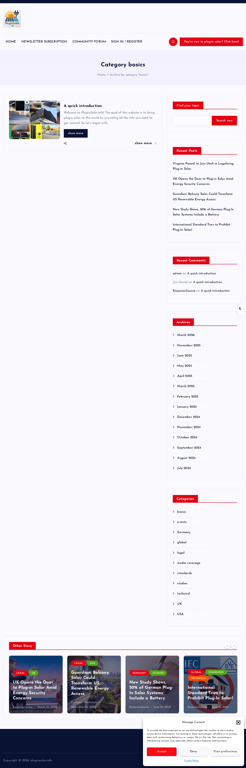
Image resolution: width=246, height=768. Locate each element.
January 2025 (187, 406)
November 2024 (189, 427)
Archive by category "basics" (129, 74)
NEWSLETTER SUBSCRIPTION (44, 41)
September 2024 (189, 447)
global (181, 542)
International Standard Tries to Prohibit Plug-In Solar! (152, 692)
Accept (161, 751)
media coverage (188, 563)
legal (180, 552)
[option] (36, 684)
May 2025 (184, 365)
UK (179, 604)
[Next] (234, 645)
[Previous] (227, 645)
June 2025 (184, 355)
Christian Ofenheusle (26, 702)
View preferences (225, 751)
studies (182, 583)
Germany (183, 532)
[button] (238, 722)
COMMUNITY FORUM (89, 41)
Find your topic (188, 105)
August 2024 (186, 458)
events (182, 522)
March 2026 (186, 335)
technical (183, 593)
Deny (193, 751)
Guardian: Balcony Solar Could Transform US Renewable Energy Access (32, 683)
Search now (224, 120)
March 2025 (185, 386)
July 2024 (184, 468)
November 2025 (188, 345)
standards (184, 573)
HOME (11, 41)
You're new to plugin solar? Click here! (211, 41)
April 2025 (184, 376)
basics (181, 511)
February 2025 (187, 396)
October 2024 (187, 437)
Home (102, 74)
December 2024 (188, 417)
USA (180, 614)
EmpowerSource (184, 290)
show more (75, 133)
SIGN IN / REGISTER (126, 41)
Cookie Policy (191, 761)
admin (177, 273)
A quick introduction (83, 106)
